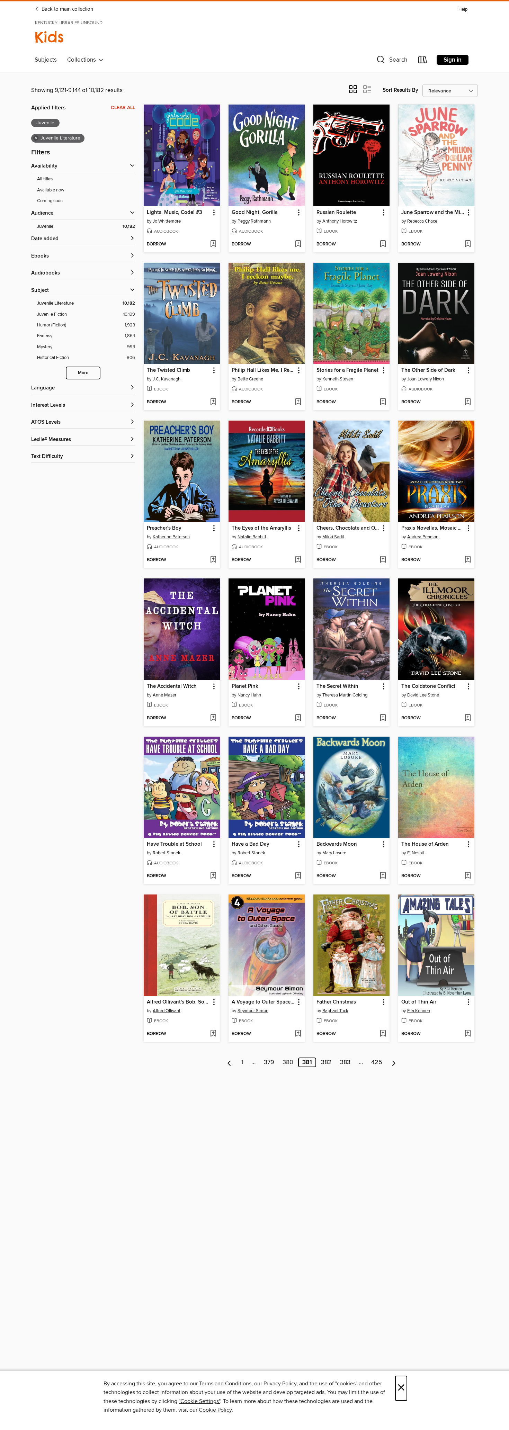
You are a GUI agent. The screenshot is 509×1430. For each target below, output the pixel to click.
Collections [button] (83, 60)
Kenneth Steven (337, 379)
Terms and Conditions (225, 1383)
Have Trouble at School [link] (174, 844)
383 (345, 1062)
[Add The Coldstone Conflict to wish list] (467, 718)
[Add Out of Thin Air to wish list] (467, 1033)
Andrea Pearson (422, 537)
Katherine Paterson (171, 537)
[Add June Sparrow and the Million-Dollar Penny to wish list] (467, 244)
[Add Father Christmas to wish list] (382, 1033)
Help (462, 9)
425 (376, 1062)
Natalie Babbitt (252, 537)
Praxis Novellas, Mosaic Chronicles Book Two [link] (433, 528)
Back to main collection (66, 9)
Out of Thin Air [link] (418, 1002)
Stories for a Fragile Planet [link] (347, 370)
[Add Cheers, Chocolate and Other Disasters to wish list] (382, 560)
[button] (391, 61)
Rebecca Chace (422, 221)
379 (269, 1062)
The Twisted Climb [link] (168, 370)
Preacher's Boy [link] (164, 528)
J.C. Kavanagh (166, 379)
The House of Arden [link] (425, 844)
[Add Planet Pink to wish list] (298, 718)
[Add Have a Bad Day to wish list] (298, 876)
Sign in (453, 60)
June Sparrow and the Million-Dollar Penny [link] (433, 212)
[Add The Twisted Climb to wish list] (213, 402)
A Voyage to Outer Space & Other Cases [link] (263, 1002)
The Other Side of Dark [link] (428, 370)
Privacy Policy (280, 1383)
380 (288, 1062)
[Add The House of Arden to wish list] (467, 876)
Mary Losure (334, 853)
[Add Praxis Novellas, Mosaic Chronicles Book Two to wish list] (467, 560)
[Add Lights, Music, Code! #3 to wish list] (213, 244)
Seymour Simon (253, 1011)
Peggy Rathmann (254, 221)
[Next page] (394, 1062)
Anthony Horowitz (339, 221)
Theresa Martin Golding (344, 695)
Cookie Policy (215, 1409)
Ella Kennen (418, 1011)
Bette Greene (250, 379)
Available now (50, 190)
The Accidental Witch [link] (172, 686)
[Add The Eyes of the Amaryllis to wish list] (298, 560)
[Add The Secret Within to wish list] (382, 718)
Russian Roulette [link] (336, 212)
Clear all (123, 108)
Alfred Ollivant (166, 1011)
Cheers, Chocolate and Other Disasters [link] (348, 528)
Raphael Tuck (335, 1011)
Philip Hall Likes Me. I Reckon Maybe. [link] (263, 370)
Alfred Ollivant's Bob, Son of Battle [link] (178, 1002)
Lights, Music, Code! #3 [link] (174, 212)
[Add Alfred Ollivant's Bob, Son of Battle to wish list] (213, 1033)
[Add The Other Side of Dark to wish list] (467, 402)
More (83, 373)
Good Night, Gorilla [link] (255, 212)
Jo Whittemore (167, 221)
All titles (45, 179)
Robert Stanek (166, 853)
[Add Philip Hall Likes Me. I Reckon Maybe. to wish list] (298, 402)
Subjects (46, 60)
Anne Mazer (164, 695)
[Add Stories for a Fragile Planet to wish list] (382, 402)
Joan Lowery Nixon (425, 379)
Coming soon (50, 201)
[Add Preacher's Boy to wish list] (213, 560)
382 (326, 1062)
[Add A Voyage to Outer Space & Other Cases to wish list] (298, 1033)
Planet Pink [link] (245, 686)
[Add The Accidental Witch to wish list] (213, 718)
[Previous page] (229, 1062)
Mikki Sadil (333, 537)
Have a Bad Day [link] (250, 844)
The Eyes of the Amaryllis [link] (261, 528)
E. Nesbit (415, 853)
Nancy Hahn (249, 695)
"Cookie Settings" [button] (199, 1401)
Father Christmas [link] (336, 1002)
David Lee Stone (423, 695)
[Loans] (422, 61)
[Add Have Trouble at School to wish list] (213, 876)
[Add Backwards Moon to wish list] (382, 876)
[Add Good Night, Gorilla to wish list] (298, 244)
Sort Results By (400, 90)
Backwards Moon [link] (336, 844)
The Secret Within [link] (337, 686)
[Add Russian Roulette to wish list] (382, 244)
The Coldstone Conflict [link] (428, 686)
